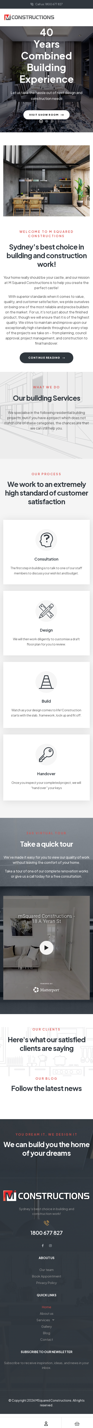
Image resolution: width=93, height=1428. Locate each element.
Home (46, 1307)
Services (43, 1320)
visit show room (44, 114)
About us (46, 1313)
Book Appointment (46, 1276)
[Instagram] (50, 1246)
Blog (46, 1333)
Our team (46, 1270)
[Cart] (77, 1424)
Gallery (46, 1326)
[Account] (46, 1424)
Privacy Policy (46, 1282)
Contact (46, 1339)
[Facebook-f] (43, 1246)
